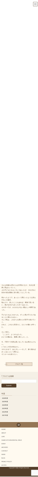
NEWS (3, 454)
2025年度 (5, 401)
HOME (3, 429)
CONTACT (4, 451)
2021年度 (5, 415)
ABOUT (3, 433)
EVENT (3, 444)
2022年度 (5, 412)
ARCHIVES (4, 447)
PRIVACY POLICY (6, 461)
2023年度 (5, 408)
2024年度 (5, 405)
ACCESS (3, 465)
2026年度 (5, 398)
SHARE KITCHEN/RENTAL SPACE (11, 440)
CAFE (3, 436)
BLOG (3, 458)
